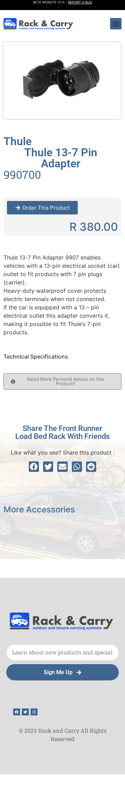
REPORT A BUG (80, 2)
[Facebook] (16, 711)
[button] (116, 23)
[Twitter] (25, 711)
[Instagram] (34, 711)
